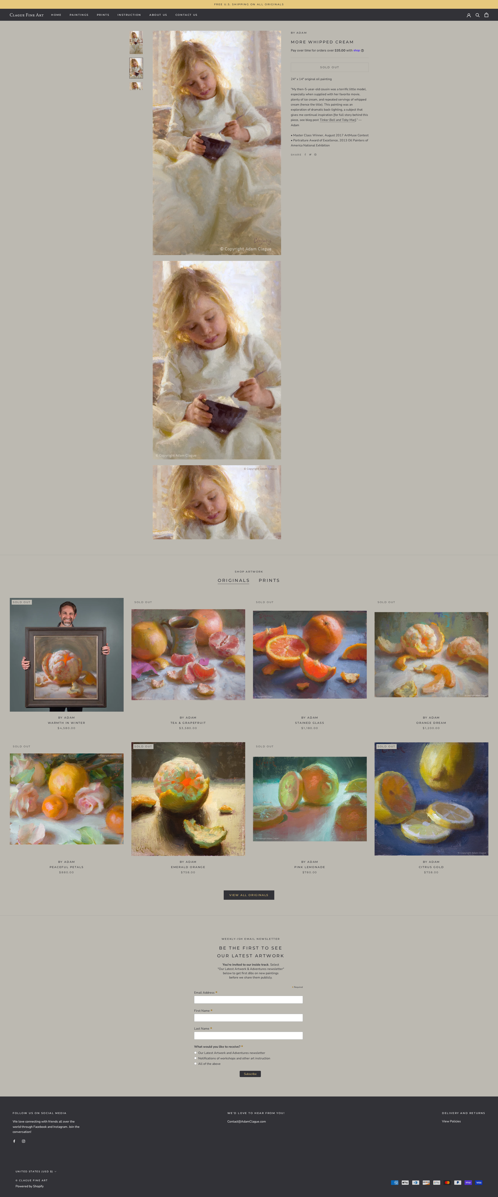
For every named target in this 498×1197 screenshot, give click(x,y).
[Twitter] (310, 154)
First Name (203, 1010)
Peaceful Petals (67, 867)
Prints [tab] (269, 580)
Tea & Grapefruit (188, 723)
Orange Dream (431, 723)
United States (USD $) (34, 1171)
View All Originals (249, 895)
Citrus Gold (431, 867)
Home (56, 14)
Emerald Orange (188, 867)
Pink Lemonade (309, 867)
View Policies (451, 1121)
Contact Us (186, 14)
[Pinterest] (315, 154)
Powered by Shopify (30, 1186)
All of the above (209, 1064)
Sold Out (329, 67)
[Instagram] (23, 1141)
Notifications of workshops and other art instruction (233, 1058)
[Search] (478, 15)
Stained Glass (309, 723)
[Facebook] (305, 154)
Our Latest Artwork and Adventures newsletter (231, 1053)
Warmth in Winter (66, 723)
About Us (158, 14)
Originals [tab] (234, 580)
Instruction (129, 14)
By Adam (299, 32)
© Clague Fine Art (32, 1180)
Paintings (79, 14)
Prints (103, 14)
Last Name (203, 1028)
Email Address (205, 992)
